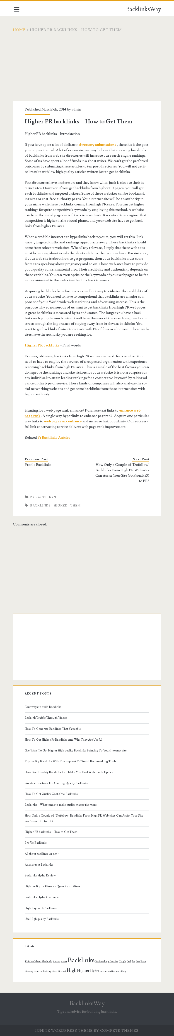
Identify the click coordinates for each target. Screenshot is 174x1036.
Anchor (56, 961)
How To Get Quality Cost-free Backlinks (51, 794)
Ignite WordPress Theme (64, 1030)
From (143, 961)
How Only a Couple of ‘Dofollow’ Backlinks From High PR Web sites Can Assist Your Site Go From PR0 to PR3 (122, 472)
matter (111, 971)
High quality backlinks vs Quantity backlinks (52, 886)
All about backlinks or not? (42, 854)
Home (19, 30)
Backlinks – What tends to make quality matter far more (61, 805)
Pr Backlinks (43, 497)
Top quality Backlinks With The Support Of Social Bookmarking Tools (70, 761)
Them (75, 505)
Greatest (62, 971)
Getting (47, 971)
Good (54, 971)
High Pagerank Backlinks (41, 908)
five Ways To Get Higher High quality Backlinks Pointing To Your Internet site (76, 750)
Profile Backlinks (38, 464)
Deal (129, 961)
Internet (104, 971)
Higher (61, 505)
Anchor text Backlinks (39, 864)
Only (123, 971)
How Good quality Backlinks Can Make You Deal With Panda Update (69, 772)
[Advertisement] (87, 69)
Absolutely (46, 961)
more (118, 971)
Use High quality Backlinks (42, 919)
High (71, 970)
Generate (38, 971)
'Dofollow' (30, 961)
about (38, 961)
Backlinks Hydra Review (40, 875)
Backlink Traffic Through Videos (46, 718)
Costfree (113, 961)
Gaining (29, 971)
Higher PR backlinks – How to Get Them (51, 832)
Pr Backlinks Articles (54, 437)
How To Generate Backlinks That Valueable (53, 729)
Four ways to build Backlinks (43, 707)
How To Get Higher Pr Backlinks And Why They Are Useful (63, 740)
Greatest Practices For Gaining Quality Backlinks (56, 783)
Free (138, 961)
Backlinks (40, 505)
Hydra (94, 971)
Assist (64, 961)
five (133, 961)
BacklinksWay (143, 9)
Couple (122, 961)
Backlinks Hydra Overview (42, 897)
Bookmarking (102, 961)
